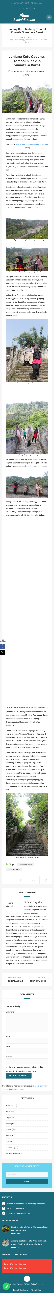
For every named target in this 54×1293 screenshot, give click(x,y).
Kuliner (9, 1129)
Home (22, 37)
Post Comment (20, 1076)
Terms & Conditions (20, 1290)
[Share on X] (2, 652)
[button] (6, 1286)
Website (9, 1057)
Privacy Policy (36, 1290)
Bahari (8, 1111)
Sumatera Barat (14, 869)
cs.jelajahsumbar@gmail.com (18, 1213)
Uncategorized (12, 1153)
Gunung (9, 1123)
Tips (7, 1141)
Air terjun (9, 1105)
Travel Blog (10, 1147)
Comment (10, 1012)
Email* (8, 1046)
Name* (9, 1036)
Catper (29, 37)
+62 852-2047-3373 (15, 1208)
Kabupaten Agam (25, 864)
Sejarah (9, 1135)
